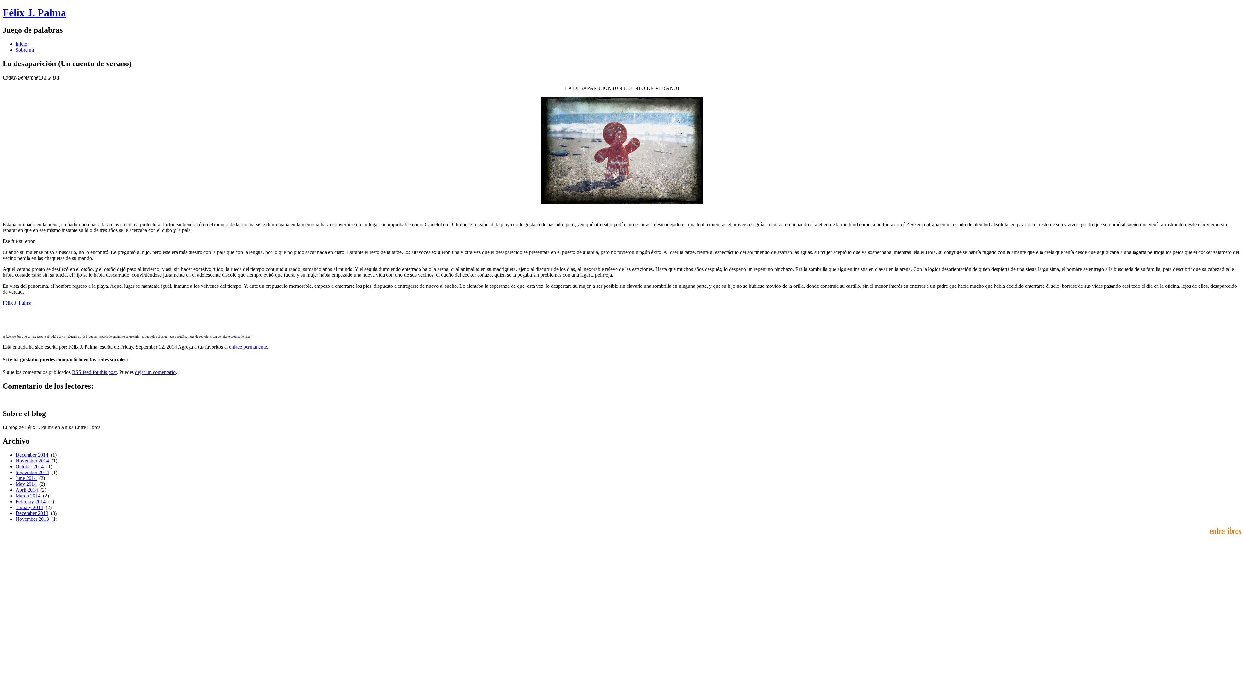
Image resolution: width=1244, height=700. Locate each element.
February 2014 (31, 501)
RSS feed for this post (94, 372)
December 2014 (32, 455)
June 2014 (26, 478)
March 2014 (28, 495)
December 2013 (32, 513)
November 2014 (32, 460)
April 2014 (27, 490)
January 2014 (29, 507)
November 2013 (32, 519)
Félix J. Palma (34, 12)
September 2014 (32, 472)
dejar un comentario (155, 372)
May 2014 (26, 484)
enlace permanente (248, 347)
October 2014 (30, 466)
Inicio (21, 44)
